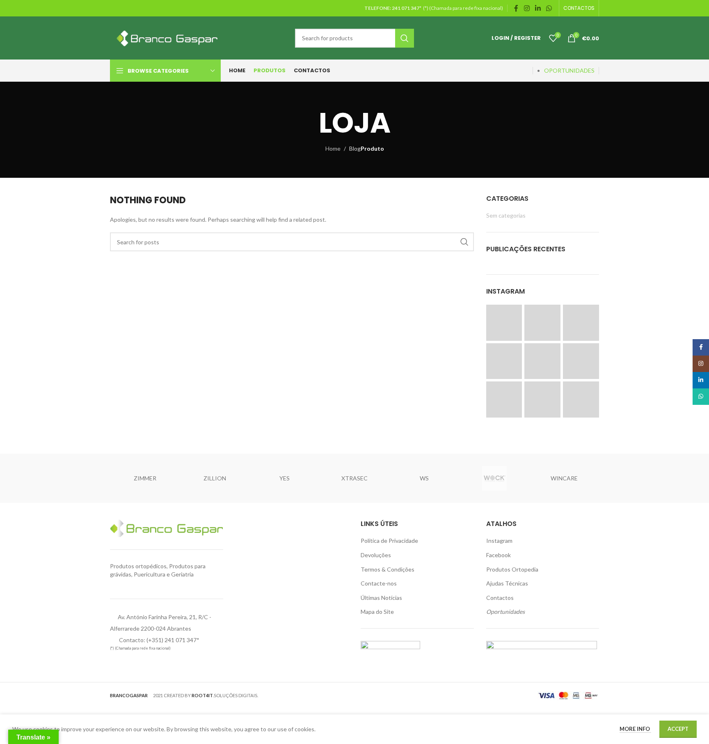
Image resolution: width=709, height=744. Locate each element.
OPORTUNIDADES (569, 70)
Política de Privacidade (389, 540)
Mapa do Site (377, 611)
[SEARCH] (404, 38)
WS (424, 478)
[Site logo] (165, 37)
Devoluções (376, 554)
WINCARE (564, 478)
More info (635, 729)
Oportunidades (505, 611)
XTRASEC (354, 478)
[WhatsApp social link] (549, 8)
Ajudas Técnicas (507, 583)
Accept (678, 729)
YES (284, 478)
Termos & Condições (387, 569)
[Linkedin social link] (537, 8)
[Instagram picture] (504, 323)
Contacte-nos (379, 583)
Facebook (498, 554)
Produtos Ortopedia (512, 569)
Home (333, 148)
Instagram (499, 540)
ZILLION (215, 478)
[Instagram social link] (526, 8)
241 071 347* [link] (407, 8)
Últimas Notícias (381, 597)
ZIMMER (145, 478)
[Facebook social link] (516, 8)
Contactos (500, 597)
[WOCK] (494, 478)
